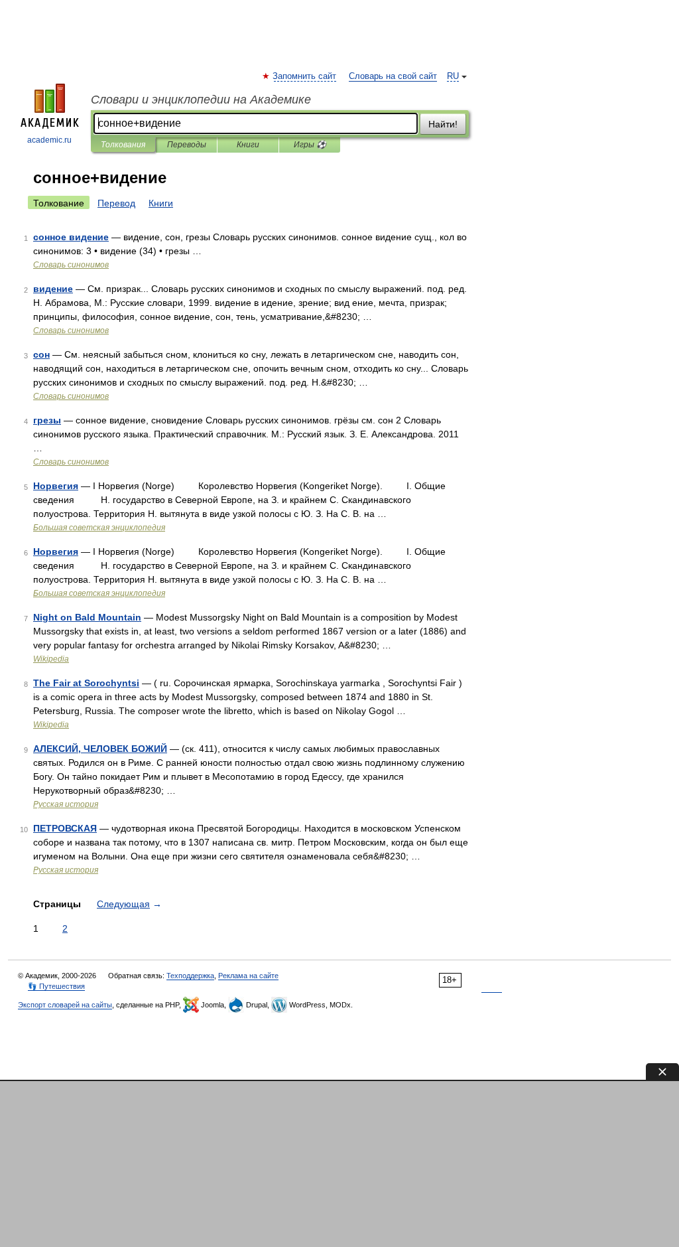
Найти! (443, 124)
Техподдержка (190, 976)
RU (453, 76)
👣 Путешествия (56, 986)
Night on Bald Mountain (87, 617)
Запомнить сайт (305, 76)
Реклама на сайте (248, 976)
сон (41, 354)
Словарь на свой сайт (393, 76)
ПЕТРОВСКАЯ (65, 828)
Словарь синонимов (71, 264)
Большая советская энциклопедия (99, 527)
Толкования (123, 144)
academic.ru (49, 140)
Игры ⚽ (310, 144)
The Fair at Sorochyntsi (86, 683)
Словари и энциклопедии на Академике (201, 99)
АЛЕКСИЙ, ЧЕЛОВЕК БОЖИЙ (100, 748)
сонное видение (71, 237)
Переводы (186, 144)
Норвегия (55, 485)
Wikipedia (51, 659)
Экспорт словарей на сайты (65, 1005)
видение (53, 288)
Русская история (65, 804)
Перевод (116, 203)
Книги (248, 144)
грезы (47, 420)
